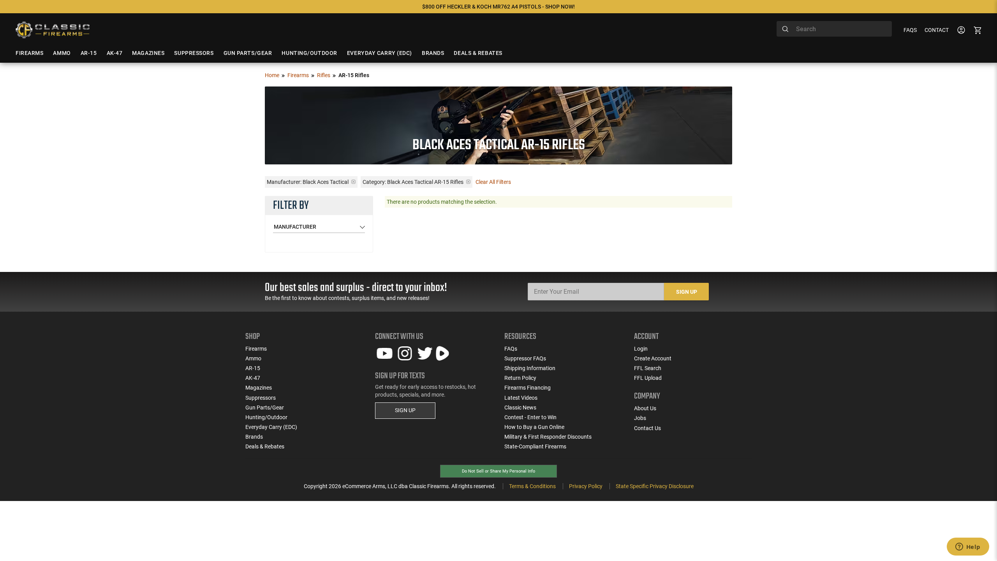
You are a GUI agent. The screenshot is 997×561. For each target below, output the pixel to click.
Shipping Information (529, 368)
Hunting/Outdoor (266, 417)
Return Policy (520, 378)
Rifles (323, 75)
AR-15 (252, 368)
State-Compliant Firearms (535, 446)
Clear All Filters (493, 182)
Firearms (298, 75)
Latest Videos (520, 398)
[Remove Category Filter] (468, 182)
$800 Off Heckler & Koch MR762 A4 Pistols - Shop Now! (498, 7)
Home (272, 75)
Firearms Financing (527, 388)
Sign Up (686, 292)
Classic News (520, 407)
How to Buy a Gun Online (534, 427)
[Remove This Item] (353, 182)
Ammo (253, 358)
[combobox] (834, 29)
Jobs (640, 418)
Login (641, 349)
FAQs (910, 30)
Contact (937, 30)
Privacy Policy (585, 486)
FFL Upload (648, 378)
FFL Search (647, 368)
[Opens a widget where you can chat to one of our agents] (967, 547)
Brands (254, 437)
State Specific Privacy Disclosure (655, 486)
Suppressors (260, 398)
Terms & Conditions (532, 486)
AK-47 (252, 378)
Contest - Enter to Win (530, 417)
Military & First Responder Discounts (548, 437)
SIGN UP (405, 410)
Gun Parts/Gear (264, 407)
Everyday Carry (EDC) (271, 427)
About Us (645, 408)
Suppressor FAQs (525, 358)
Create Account (652, 358)
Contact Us (647, 428)
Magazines (258, 388)
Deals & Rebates (264, 446)
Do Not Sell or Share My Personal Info (498, 471)
